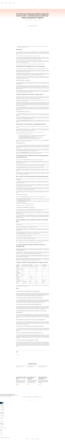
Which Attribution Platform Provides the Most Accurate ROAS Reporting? (42, 378)
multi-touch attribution (26, 337)
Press (1, 435)
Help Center (2, 421)
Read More (17, 384)
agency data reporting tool (27, 159)
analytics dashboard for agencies (24, 120)
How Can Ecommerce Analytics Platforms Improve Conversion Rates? (21, 378)
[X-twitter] (1, 403)
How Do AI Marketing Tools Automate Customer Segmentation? (31, 378)
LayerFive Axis (35, 61)
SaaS (1, 426)
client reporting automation (24, 196)
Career (1, 432)
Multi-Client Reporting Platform (29, 19)
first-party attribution (20, 249)
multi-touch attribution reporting (25, 152)
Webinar (2, 418)
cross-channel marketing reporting (20, 233)
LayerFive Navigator (31, 209)
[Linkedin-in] (2, 403)
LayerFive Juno (2, 410)
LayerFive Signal (3, 407)
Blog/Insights (2, 415)
